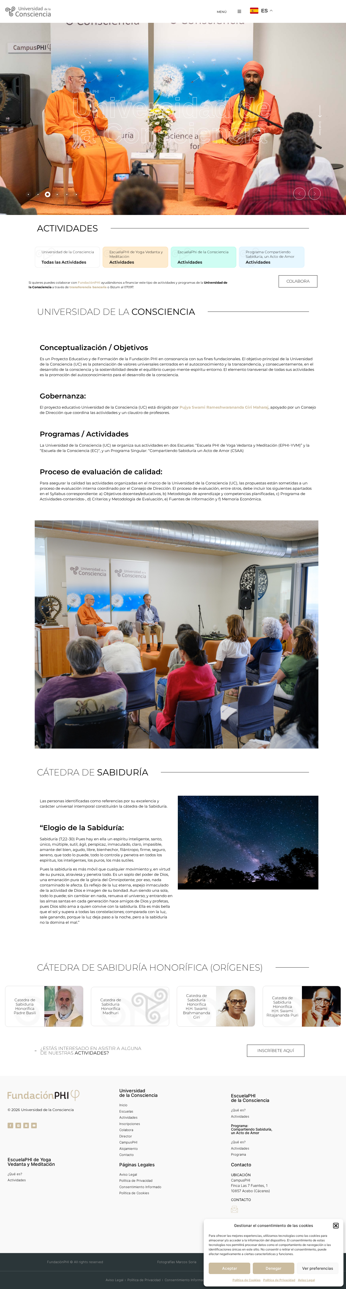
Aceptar (229, 1268)
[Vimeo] (18, 1125)
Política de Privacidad (279, 1280)
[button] (335, 1225)
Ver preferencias (317, 1268)
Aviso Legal (306, 1280)
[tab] (28, 194)
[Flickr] (26, 1125)
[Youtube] (34, 1125)
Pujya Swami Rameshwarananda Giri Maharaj (224, 407)
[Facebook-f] (10, 1125)
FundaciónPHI (89, 282)
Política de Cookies (247, 1280)
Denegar (273, 1268)
